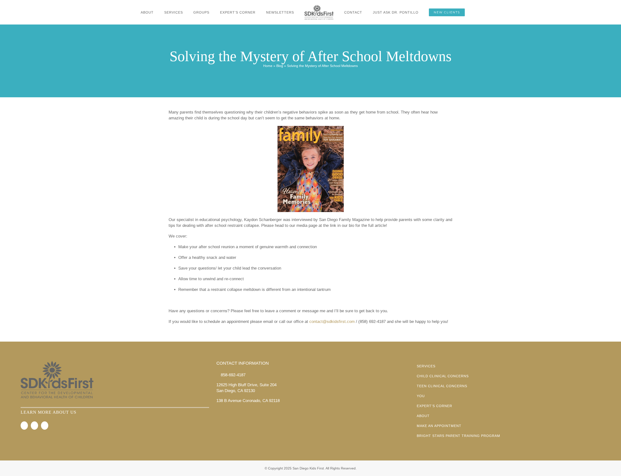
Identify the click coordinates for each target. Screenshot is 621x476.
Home (267, 66)
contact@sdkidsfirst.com (332, 321)
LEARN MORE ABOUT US (48, 412)
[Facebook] (24, 425)
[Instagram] (34, 425)
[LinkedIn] (44, 425)
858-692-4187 (233, 375)
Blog (279, 66)
